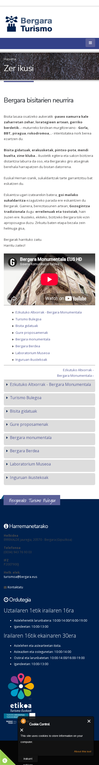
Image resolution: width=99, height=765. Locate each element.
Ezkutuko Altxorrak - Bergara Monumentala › (75, 373)
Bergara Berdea (27, 346)
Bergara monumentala (32, 339)
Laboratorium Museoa (32, 353)
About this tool (82, 751)
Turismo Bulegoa (28, 319)
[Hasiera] (37, 23)
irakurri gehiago (28, 759)
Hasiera (10, 59)
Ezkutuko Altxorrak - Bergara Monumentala (48, 312)
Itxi (89, 721)
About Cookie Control (23, 721)
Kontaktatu (15, 587)
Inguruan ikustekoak (31, 359)
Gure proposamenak (31, 332)
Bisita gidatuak (26, 325)
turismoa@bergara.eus (20, 577)
